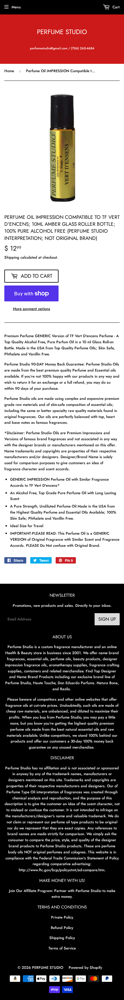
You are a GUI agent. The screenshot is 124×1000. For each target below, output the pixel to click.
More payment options (31, 308)
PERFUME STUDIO (62, 31)
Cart (115, 7)
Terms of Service (62, 948)
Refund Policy (62, 927)
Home (9, 71)
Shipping (11, 257)
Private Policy (62, 917)
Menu (16, 7)
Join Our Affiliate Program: (31, 890)
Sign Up (107, 619)
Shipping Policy (62, 938)
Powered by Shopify (85, 967)
